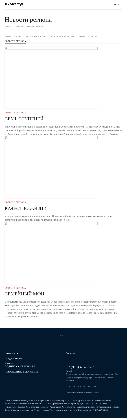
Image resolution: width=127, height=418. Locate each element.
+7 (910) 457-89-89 (80, 367)
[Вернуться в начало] (14, 4)
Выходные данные (13, 358)
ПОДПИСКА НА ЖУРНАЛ (20, 366)
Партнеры (70, 353)
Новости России (36, 37)
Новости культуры (62, 37)
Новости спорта (89, 37)
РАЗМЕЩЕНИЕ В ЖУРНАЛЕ (21, 371)
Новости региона (15, 41)
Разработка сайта (74, 393)
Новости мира (13, 37)
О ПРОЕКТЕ (12, 353)
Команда (9, 363)
